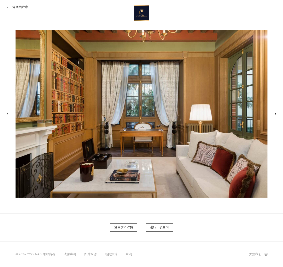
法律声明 (70, 254)
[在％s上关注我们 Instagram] (266, 253)
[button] (7, 113)
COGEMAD (34, 254)
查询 (129, 254)
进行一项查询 (159, 227)
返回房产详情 (123, 227)
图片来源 (90, 254)
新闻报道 (111, 254)
